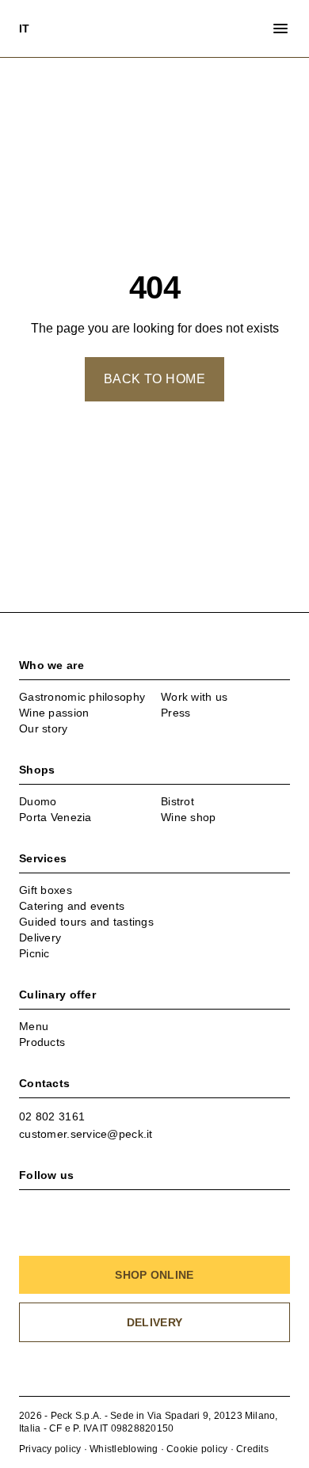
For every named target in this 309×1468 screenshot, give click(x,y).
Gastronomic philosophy (82, 696)
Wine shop (188, 817)
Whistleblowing (124, 1449)
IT (24, 28)
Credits (252, 1449)
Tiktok (123, 1208)
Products (42, 1042)
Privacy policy (50, 1449)
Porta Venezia (55, 817)
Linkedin (91, 1208)
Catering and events (71, 905)
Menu (33, 1026)
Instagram (60, 1208)
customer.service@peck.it (86, 1134)
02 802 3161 (52, 1116)
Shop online (154, 1274)
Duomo (37, 801)
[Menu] (280, 28)
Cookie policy (196, 1449)
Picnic (34, 953)
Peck (154, 28)
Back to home (155, 379)
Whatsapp (100, 1116)
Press (175, 712)
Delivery (40, 937)
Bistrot (177, 801)
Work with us (194, 696)
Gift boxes (45, 890)
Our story (43, 728)
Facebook (28, 1208)
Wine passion (54, 712)
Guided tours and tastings (86, 921)
